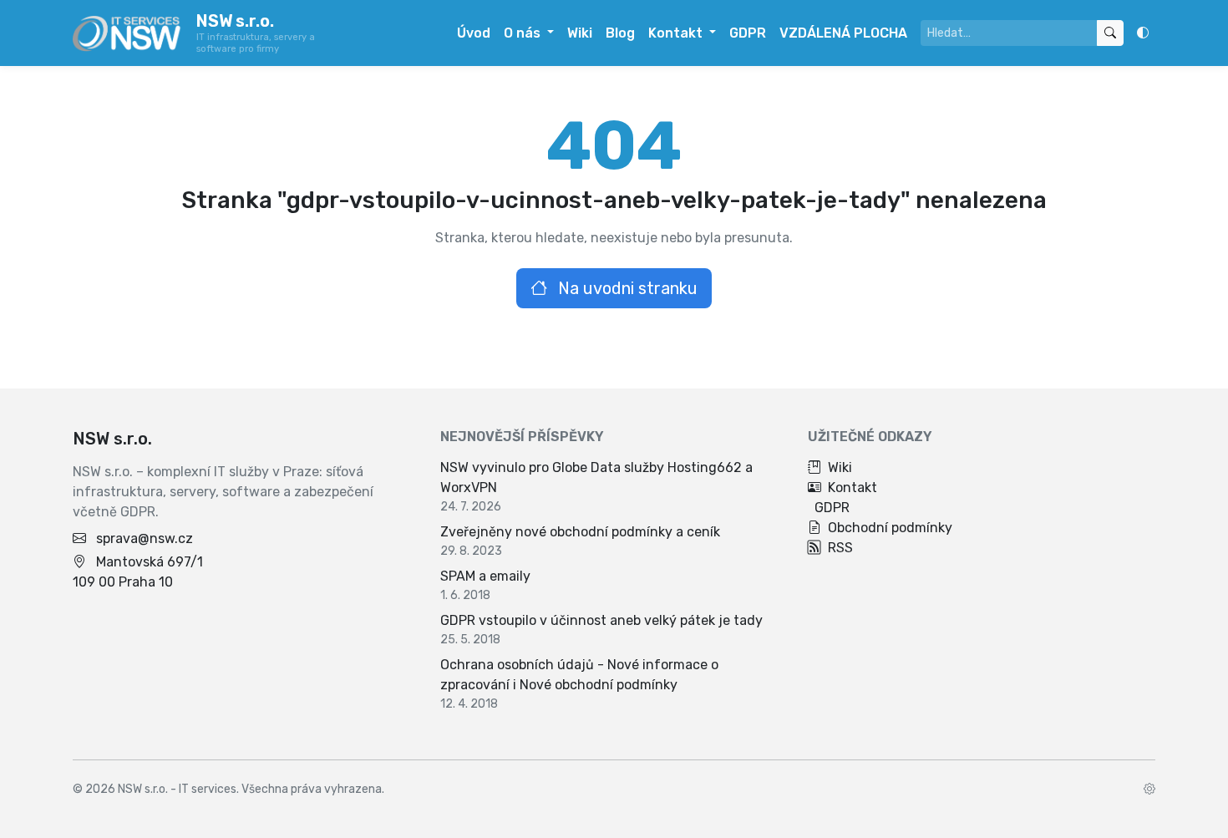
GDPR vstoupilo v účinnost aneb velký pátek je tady (601, 620)
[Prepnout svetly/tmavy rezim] (1142, 33)
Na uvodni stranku (626, 288)
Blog (620, 33)
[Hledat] (1110, 33)
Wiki (579, 33)
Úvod (473, 33)
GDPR (747, 33)
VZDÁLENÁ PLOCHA (843, 33)
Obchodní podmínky (890, 528)
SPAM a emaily (485, 576)
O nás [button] (524, 33)
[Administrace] (1149, 789)
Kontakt (852, 487)
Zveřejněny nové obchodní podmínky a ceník (580, 532)
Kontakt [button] (677, 33)
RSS (840, 548)
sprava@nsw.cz (144, 538)
